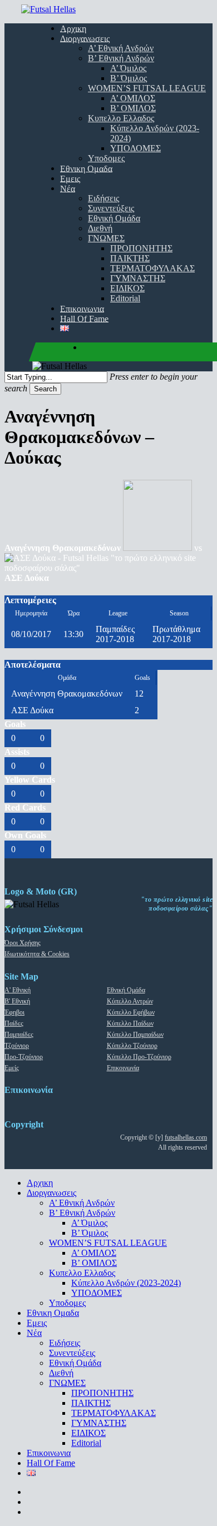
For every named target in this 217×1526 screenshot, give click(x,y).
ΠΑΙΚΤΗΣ (91, 1403)
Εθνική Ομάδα (126, 990)
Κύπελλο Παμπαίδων (135, 1034)
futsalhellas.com (186, 1137)
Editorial (86, 1443)
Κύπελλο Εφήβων (131, 1012)
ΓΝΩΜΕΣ (67, 1383)
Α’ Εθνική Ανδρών (82, 1202)
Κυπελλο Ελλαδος (82, 1273)
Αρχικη (40, 1182)
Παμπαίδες (18, 1034)
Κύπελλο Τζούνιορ (132, 1046)
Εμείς (11, 1068)
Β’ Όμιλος (89, 1232)
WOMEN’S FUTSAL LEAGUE (108, 1242)
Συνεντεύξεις (72, 1353)
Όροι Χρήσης (22, 943)
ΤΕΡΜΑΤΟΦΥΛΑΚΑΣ (113, 1413)
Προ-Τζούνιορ (23, 1057)
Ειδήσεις (64, 1343)
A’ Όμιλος (89, 1222)
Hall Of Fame (51, 1463)
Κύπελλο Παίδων (130, 1023)
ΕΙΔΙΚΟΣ (88, 1433)
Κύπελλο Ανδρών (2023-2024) (126, 1283)
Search (45, 389)
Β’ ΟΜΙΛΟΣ (94, 1262)
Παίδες (13, 1023)
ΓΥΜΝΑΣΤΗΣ (98, 1423)
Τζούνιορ (16, 1046)
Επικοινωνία (123, 1068)
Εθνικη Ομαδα (53, 1313)
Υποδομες (67, 1303)
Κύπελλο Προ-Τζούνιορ (139, 1057)
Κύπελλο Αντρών (130, 1001)
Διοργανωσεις (51, 1192)
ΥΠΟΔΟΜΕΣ (96, 1293)
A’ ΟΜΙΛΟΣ (93, 1252)
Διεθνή (61, 1373)
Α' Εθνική (17, 990)
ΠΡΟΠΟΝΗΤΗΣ (102, 1393)
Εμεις (37, 1323)
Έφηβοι (14, 1012)
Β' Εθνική (17, 1001)
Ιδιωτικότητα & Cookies (37, 954)
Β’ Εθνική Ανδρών (82, 1212)
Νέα (34, 1333)
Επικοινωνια (49, 1453)
